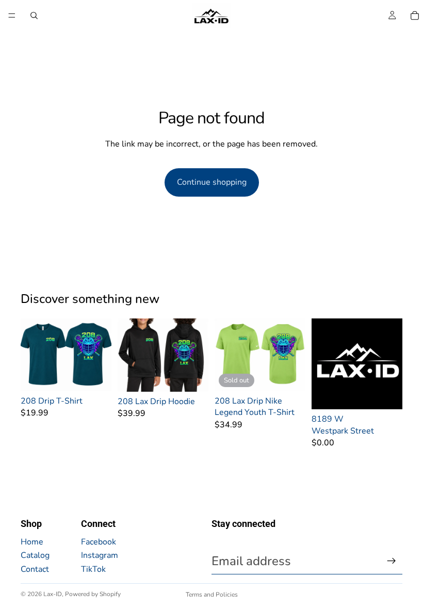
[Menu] (12, 15)
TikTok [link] (93, 569)
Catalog (35, 555)
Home (32, 542)
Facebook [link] (98, 542)
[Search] (34, 15)
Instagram (99, 555)
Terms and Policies (212, 594)
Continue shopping (212, 182)
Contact (35, 569)
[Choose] (95, 375)
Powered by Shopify (93, 594)
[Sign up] (391, 561)
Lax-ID (52, 594)
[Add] (386, 393)
